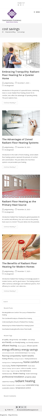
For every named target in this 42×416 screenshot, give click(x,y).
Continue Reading (11, 102)
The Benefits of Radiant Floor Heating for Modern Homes (19, 265)
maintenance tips (7, 374)
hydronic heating (6, 368)
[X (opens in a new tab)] (18, 5)
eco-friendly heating (18, 342)
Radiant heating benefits (8, 385)
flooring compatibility (11, 355)
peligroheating (8, 83)
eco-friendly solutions (32, 342)
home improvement (19, 365)
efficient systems (22, 346)
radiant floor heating (8, 381)
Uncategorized (9, 85)
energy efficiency (11, 349)
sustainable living (32, 385)
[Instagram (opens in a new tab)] (23, 5)
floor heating (31, 353)
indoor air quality (26, 368)
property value (30, 377)
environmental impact (21, 353)
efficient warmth (32, 346)
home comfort (31, 362)
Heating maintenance (31, 359)
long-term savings (14, 371)
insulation (34, 368)
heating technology (17, 362)
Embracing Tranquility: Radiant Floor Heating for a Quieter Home (20, 75)
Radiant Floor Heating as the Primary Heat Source (19, 203)
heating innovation (19, 358)
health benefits (28, 356)
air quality (5, 339)
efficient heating (9, 345)
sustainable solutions (8, 388)
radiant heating (25, 381)
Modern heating (19, 373)
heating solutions (6, 362)
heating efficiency (7, 359)
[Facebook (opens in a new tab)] (20, 5)
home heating (6, 366)
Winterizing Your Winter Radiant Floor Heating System (18, 325)
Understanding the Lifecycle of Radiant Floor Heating (17, 322)
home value (31, 366)
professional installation (13, 376)
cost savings (21, 32)
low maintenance (25, 371)
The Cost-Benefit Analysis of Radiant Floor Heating (17, 318)
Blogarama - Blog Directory (8, 415)
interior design (6, 371)
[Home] (2, 32)
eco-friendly (7, 342)
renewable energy (20, 385)
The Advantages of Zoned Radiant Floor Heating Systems (20, 141)
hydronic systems (16, 368)
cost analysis (23, 339)
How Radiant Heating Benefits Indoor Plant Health (17, 329)
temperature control (23, 388)
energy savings (29, 349)
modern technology (31, 374)
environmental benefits (8, 353)
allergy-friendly (13, 339)
